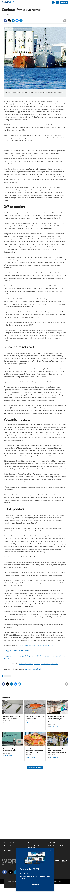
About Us (53, 843)
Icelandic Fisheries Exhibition (34, 846)
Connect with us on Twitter (10, 872)
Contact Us (7, 846)
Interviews (7, 676)
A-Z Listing (7, 850)
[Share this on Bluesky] (17, 20)
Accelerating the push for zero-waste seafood (11, 749)
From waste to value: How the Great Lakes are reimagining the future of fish (57, 719)
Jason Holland (8, 723)
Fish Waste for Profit (57, 846)
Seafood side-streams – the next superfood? (35, 717)
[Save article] (64, 20)
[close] (66, 17)
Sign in (43, 17)
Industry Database (10, 843)
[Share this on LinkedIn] (13, 20)
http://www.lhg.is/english (33, 669)
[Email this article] (21, 20)
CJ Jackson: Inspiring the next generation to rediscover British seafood (57, 750)
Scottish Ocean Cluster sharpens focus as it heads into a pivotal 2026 (34, 750)
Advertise (31, 843)
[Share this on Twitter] (9, 20)
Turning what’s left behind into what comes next (12, 717)
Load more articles (35, 767)
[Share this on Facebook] (5, 20)
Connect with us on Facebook (4, 872)
